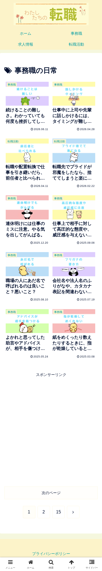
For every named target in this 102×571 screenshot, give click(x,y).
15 (58, 512)
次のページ (51, 493)
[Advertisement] (51, 429)
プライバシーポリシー (51, 553)
